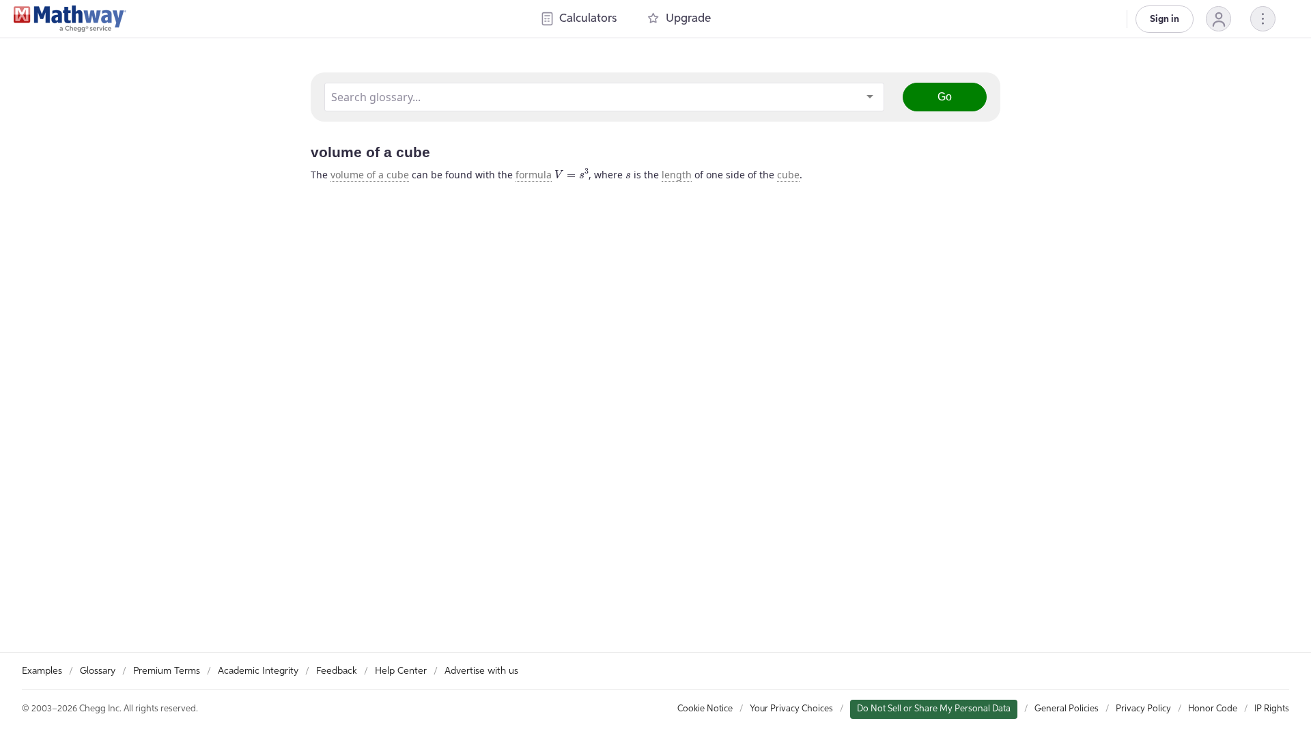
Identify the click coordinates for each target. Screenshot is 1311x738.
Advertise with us (481, 671)
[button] (1218, 18)
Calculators (588, 19)
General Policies (1066, 709)
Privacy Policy (1143, 709)
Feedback (336, 671)
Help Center (401, 671)
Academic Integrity (258, 671)
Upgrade (688, 19)
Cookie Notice (705, 709)
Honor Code (1212, 709)
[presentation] (571, 173)
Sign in (1164, 19)
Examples (42, 671)
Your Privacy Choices (791, 709)
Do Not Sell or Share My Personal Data (934, 709)
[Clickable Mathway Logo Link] (70, 19)
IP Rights (1271, 709)
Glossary (97, 671)
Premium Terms (166, 671)
